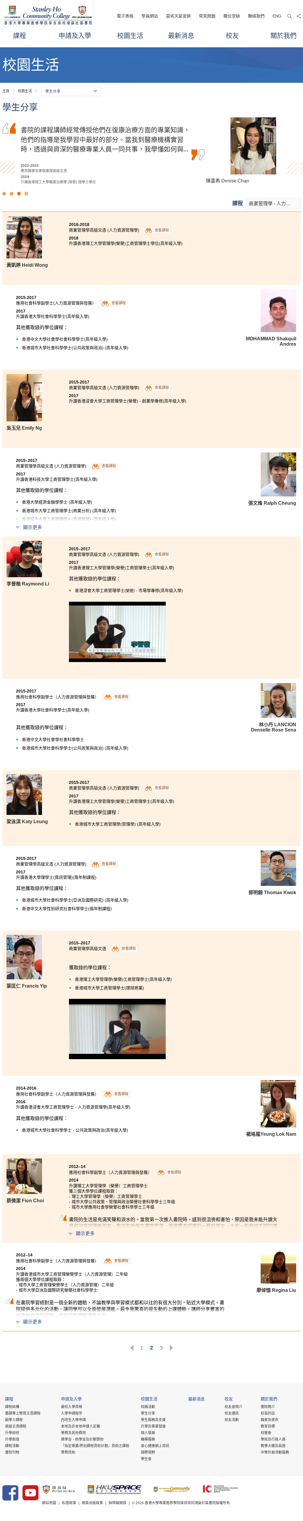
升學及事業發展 (153, 1426)
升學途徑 (12, 1433)
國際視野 (148, 1452)
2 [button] (11, 193)
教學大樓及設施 (273, 1446)
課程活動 (12, 1446)
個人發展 (148, 1433)
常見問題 (207, 16)
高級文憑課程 (15, 1426)
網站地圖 (49, 1503)
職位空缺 (231, 16)
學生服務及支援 (153, 1420)
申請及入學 (75, 35)
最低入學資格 (71, 1407)
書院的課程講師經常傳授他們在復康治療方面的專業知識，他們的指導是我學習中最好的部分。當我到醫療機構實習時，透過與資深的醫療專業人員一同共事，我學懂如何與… (105, 139)
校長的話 (268, 1413)
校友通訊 (232, 1413)
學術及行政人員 (273, 1439)
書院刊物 (12, 1452)
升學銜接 (12, 1439)
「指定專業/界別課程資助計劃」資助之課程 (95, 1446)
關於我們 (283, 35)
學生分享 (148, 1413)
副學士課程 (14, 1420)
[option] (151, 151)
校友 (232, 35)
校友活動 (232, 1420)
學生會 (146, 1459)
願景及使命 (269, 1420)
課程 (19, 35)
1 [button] (4, 193)
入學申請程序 (71, 1413)
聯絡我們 (256, 16)
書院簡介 (268, 1407)
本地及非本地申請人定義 (80, 1426)
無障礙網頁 (117, 1503)
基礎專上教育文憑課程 (23, 1413)
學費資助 (68, 1452)
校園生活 (130, 35)
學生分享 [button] (53, 91)
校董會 (266, 1433)
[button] (117, 632)
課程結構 (12, 1407)
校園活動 (148, 1407)
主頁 (5, 91)
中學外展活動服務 (275, 1452)
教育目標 (268, 1426)
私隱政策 (69, 1503)
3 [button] (19, 193)
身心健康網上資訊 (155, 1446)
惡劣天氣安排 (178, 16)
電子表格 (125, 16)
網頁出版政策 (92, 1503)
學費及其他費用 (73, 1433)
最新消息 (181, 35)
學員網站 (149, 16)
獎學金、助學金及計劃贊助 (82, 1439)
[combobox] (273, 203)
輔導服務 (148, 1439)
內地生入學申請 (73, 1420)
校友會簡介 (233, 1407)
